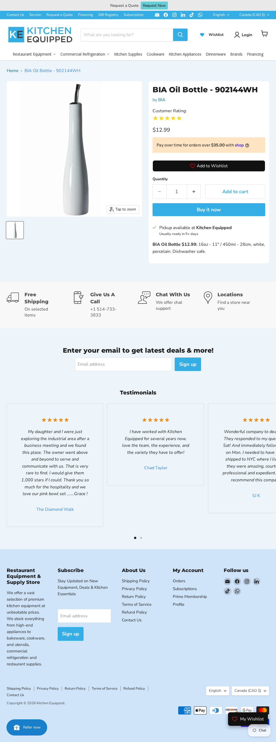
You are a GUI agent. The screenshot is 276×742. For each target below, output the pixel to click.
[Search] (180, 35)
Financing (85, 14)
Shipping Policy (136, 581)
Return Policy (134, 596)
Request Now (154, 5)
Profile (178, 604)
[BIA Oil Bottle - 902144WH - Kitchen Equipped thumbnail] (14, 230)
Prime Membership (190, 596)
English (219, 14)
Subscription (133, 14)
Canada (252, 14)
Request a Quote (59, 14)
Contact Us (15, 14)
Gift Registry (108, 14)
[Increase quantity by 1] (194, 191)
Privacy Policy (134, 588)
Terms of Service (136, 604)
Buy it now (209, 209)
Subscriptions (185, 588)
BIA (161, 100)
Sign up (187, 364)
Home (13, 71)
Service (35, 14)
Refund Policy (134, 612)
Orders (179, 581)
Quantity (160, 179)
